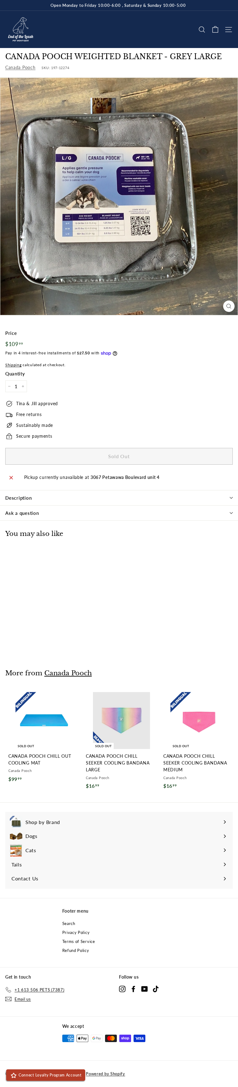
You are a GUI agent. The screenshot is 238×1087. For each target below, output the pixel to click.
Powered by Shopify (105, 1073)
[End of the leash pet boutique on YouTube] (144, 988)
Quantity (15, 373)
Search (68, 923)
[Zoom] (229, 306)
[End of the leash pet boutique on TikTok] (155, 988)
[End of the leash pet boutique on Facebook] (133, 988)
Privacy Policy (76, 932)
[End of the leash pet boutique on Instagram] (122, 988)
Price (11, 333)
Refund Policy (75, 950)
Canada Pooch (20, 67)
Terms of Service (78, 941)
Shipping (13, 364)
